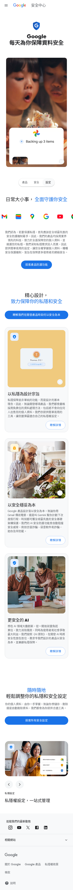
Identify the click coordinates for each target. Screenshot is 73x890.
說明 (13, 883)
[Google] (11, 855)
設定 (48, 182)
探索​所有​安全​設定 (36, 720)
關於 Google (13, 864)
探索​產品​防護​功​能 (36, 264)
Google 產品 (33, 864)
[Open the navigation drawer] (6, 5)
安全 (36, 182)
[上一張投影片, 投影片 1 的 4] (9, 784)
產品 (25, 182)
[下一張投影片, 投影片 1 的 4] (20, 784)
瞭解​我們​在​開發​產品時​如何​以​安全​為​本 (36, 315)
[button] (61, 162)
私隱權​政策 (51, 864)
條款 (7, 872)
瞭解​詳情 (55, 425)
